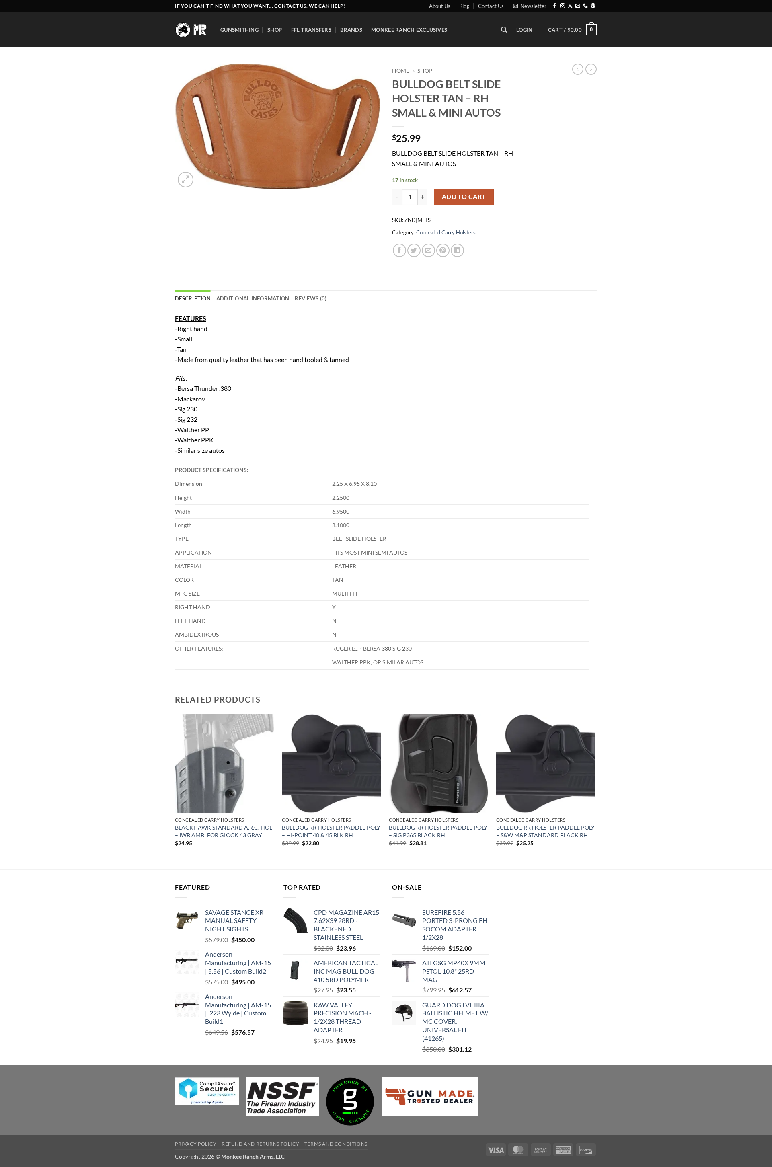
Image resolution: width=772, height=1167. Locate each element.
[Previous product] (591, 69)
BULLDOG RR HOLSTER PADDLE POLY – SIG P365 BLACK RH (438, 831)
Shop (274, 30)
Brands (351, 30)
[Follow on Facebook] (554, 6)
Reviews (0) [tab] (310, 298)
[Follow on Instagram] (562, 6)
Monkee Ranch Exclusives (409, 30)
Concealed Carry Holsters (446, 232)
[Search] (504, 29)
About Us (439, 6)
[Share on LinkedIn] (457, 250)
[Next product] (577, 69)
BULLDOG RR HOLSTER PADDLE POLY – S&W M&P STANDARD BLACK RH (545, 831)
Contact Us (491, 6)
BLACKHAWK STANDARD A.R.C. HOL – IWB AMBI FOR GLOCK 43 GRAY (223, 831)
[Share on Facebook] (399, 250)
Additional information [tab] (253, 298)
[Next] (595, 791)
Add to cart (464, 196)
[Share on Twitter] (414, 250)
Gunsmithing (239, 30)
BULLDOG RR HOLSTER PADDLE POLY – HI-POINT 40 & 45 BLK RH (331, 831)
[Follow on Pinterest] (593, 6)
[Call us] (585, 6)
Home (400, 71)
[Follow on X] (570, 6)
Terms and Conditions (336, 1144)
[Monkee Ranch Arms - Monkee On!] (191, 29)
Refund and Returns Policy (260, 1144)
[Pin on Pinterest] (443, 250)
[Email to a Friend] (428, 250)
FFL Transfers (311, 30)
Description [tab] (193, 298)
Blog (464, 6)
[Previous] (175, 791)
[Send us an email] (577, 6)
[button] (529, 6)
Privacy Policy (196, 1144)
